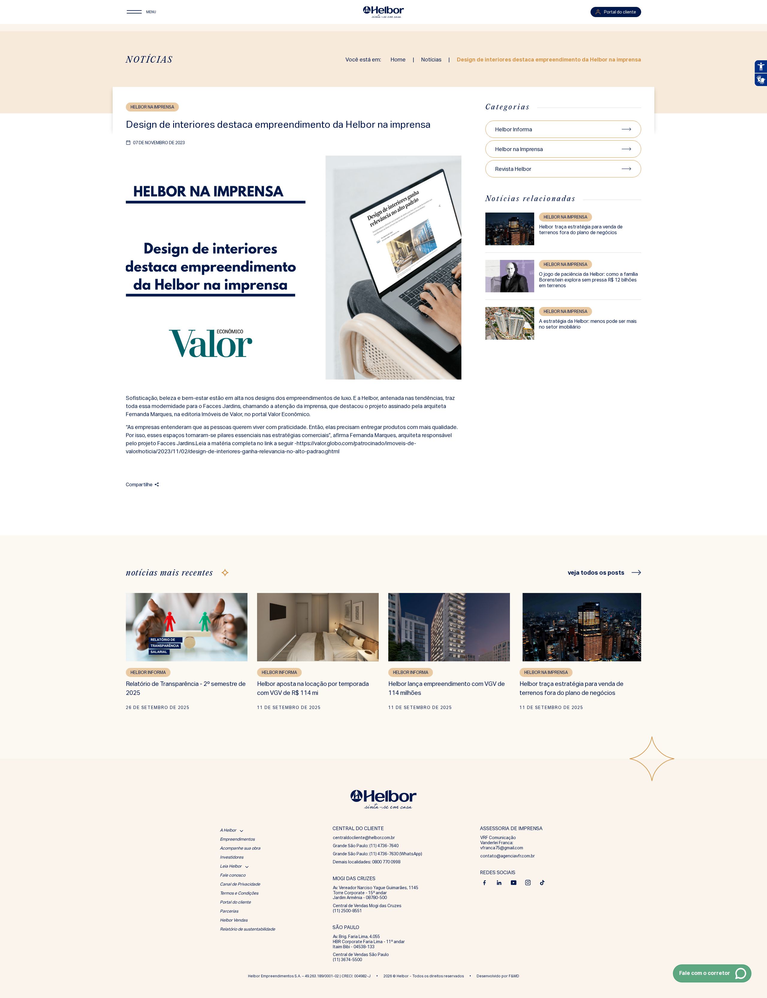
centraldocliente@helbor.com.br (364, 837)
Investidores (231, 857)
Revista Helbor (513, 169)
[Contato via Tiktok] (542, 882)
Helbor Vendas (233, 920)
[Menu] (134, 12)
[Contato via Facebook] (485, 882)
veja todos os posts (596, 572)
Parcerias (229, 911)
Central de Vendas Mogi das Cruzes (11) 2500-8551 (367, 908)
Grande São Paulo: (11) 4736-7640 (365, 845)
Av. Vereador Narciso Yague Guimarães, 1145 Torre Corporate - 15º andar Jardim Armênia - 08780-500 (375, 892)
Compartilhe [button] (139, 484)
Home (398, 59)
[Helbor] (383, 12)
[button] (712, 973)
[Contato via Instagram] (528, 882)
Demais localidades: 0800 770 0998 (366, 861)
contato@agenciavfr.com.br (507, 856)
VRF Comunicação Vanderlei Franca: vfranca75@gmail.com (501, 842)
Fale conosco (232, 875)
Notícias (431, 59)
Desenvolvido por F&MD (498, 976)
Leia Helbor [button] (230, 866)
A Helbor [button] (228, 830)
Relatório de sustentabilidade (247, 929)
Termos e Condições (239, 893)
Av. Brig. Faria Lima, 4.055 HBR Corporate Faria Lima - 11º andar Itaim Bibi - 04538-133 (369, 941)
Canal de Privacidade (240, 884)
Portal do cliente (235, 902)
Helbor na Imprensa (519, 149)
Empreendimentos (237, 839)
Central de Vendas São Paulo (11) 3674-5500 (361, 957)
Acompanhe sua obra (240, 848)
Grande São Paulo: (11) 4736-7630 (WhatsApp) (377, 853)
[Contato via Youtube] (513, 882)
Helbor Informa (513, 129)
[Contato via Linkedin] (499, 882)
